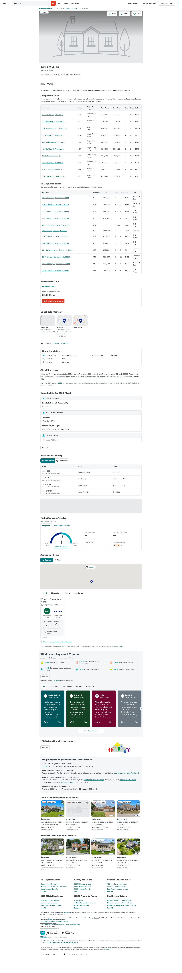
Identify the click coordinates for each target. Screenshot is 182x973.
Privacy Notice (125, 940)
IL (61, 8)
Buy (59, 3)
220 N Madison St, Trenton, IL (53, 142)
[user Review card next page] (141, 708)
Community (53, 686)
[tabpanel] (91, 298)
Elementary (56, 593)
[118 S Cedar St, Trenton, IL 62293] (52, 847)
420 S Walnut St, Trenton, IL (53, 149)
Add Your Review (91, 731)
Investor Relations (91, 940)
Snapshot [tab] (46, 526)
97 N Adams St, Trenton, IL (52, 135)
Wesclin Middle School (128, 780)
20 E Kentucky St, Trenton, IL (53, 122)
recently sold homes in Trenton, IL (126, 773)
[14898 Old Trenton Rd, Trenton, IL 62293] (52, 808)
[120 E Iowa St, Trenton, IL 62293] (103, 847)
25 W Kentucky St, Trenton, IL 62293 (56, 257)
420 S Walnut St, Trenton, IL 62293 (55, 205)
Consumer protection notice (72, 924)
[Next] (140, 814)
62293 (74, 8)
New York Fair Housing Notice (48, 923)
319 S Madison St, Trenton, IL (53, 176)
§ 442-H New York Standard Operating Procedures (54, 921)
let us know (107, 949)
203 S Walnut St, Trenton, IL (52, 163)
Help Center (82, 955)
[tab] (47, 460)
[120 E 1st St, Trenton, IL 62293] (128, 847)
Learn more (119, 646)
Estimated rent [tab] (48, 286)
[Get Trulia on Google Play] (68, 933)
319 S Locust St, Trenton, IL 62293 (55, 271)
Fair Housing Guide (67, 940)
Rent (66, 3)
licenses (96, 918)
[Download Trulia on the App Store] (52, 933)
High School (78, 593)
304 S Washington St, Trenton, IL (54, 128)
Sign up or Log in (166, 3)
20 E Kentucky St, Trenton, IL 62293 (56, 264)
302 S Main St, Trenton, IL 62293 (54, 231)
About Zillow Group (55, 940)
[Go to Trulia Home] (7, 3)
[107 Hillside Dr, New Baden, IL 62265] (103, 808)
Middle (67, 593)
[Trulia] (42, 933)
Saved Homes (132, 3)
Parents (79, 686)
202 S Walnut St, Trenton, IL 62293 (55, 218)
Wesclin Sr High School (69, 782)
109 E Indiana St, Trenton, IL (52, 115)
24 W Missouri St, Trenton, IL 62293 (56, 225)
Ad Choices (133, 940)
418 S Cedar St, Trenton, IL (52, 170)
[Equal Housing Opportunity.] (64, 955)
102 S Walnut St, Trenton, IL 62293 (55, 236)
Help (118, 940)
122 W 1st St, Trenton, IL (51, 156)
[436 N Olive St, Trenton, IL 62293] (78, 808)
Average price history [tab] (62, 525)
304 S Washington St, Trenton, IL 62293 (57, 250)
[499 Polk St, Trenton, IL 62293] (128, 808)
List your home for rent (53, 301)
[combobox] (34, 3)
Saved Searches (149, 3)
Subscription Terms (111, 940)
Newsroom (82, 940)
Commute (90, 686)
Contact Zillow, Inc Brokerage (49, 928)
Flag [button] (59, 722)
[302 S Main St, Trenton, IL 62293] (78, 847)
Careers (76, 940)
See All (46, 677)
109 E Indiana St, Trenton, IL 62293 (55, 211)
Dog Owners (67, 686)
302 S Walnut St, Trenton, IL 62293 (55, 243)
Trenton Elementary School (94, 780)
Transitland (67, 912)
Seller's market (61, 546)
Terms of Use (100, 940)
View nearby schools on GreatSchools (57, 642)
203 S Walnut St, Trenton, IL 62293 (55, 198)
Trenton (67, 8)
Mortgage (75, 3)
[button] (53, 3)
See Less (46, 448)
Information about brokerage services (54, 924)
